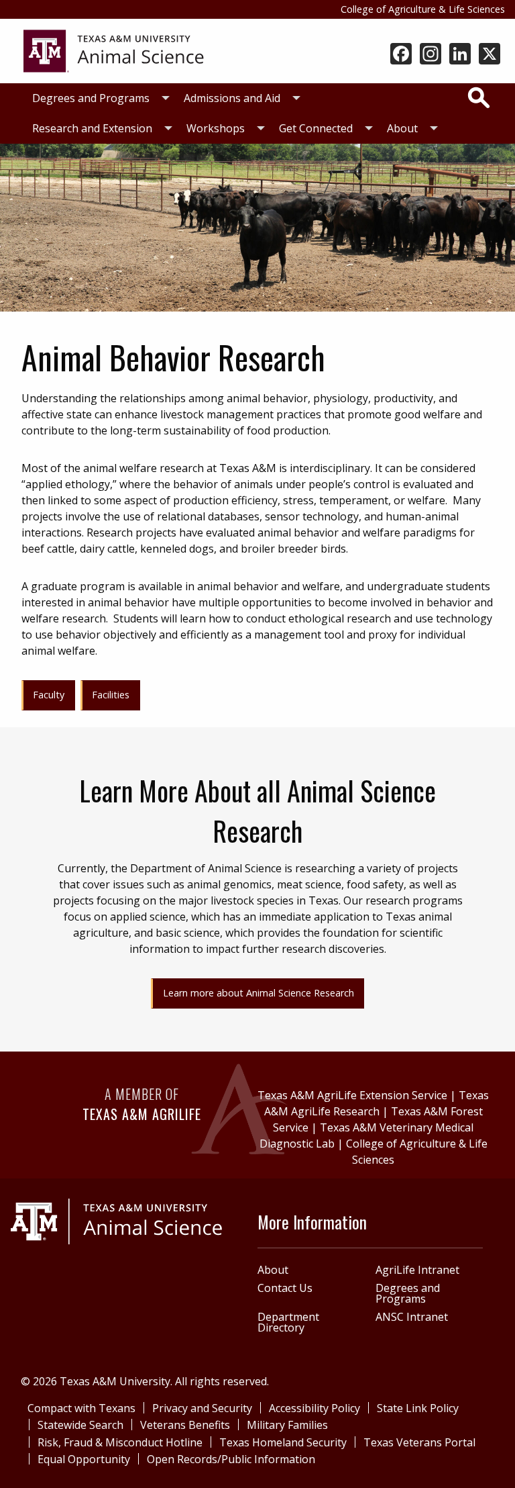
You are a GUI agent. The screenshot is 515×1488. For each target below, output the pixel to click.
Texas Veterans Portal (419, 1442)
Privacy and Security (202, 1408)
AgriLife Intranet (417, 1269)
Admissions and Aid (232, 98)
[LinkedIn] (460, 55)
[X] (489, 55)
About (402, 128)
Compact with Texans (81, 1408)
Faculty (48, 694)
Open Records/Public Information (231, 1459)
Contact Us (285, 1288)
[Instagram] (430, 55)
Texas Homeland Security (283, 1442)
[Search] (479, 97)
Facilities (110, 694)
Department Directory (288, 1322)
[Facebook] (401, 55)
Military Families (287, 1424)
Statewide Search (80, 1424)
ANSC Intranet (412, 1316)
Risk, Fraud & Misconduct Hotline (120, 1442)
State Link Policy (418, 1408)
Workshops (215, 128)
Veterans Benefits (185, 1424)
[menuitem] (97, 98)
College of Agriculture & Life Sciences (423, 9)
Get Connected (316, 128)
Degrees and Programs (91, 98)
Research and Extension (92, 128)
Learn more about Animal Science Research (258, 992)
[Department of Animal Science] (113, 49)
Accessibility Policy (314, 1408)
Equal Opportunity (84, 1459)
